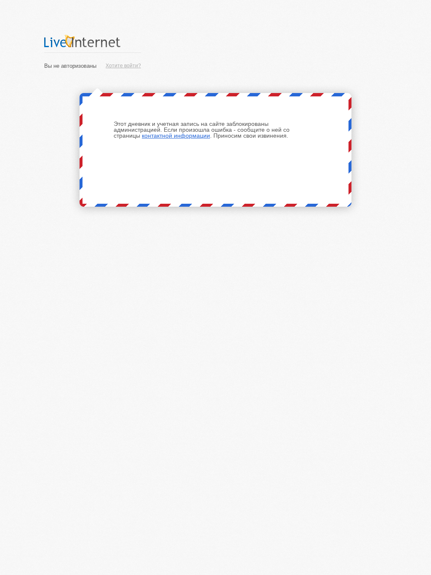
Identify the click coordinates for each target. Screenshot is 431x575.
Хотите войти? (123, 65)
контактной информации (176, 135)
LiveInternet (92, 41)
